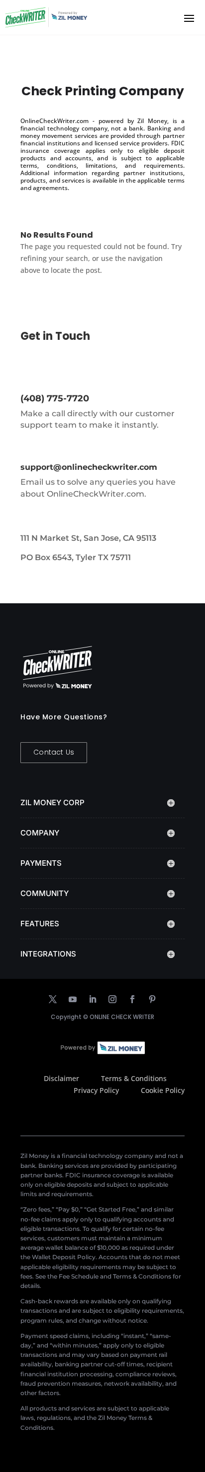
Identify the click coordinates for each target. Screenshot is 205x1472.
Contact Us (53, 752)
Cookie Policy (163, 1090)
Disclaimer (61, 1078)
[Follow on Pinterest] (152, 999)
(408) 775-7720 (54, 398)
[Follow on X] (53, 999)
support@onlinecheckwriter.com (88, 467)
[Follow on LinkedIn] (93, 999)
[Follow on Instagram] (112, 999)
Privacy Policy (96, 1090)
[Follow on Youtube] (73, 999)
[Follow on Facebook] (132, 999)
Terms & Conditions (134, 1078)
